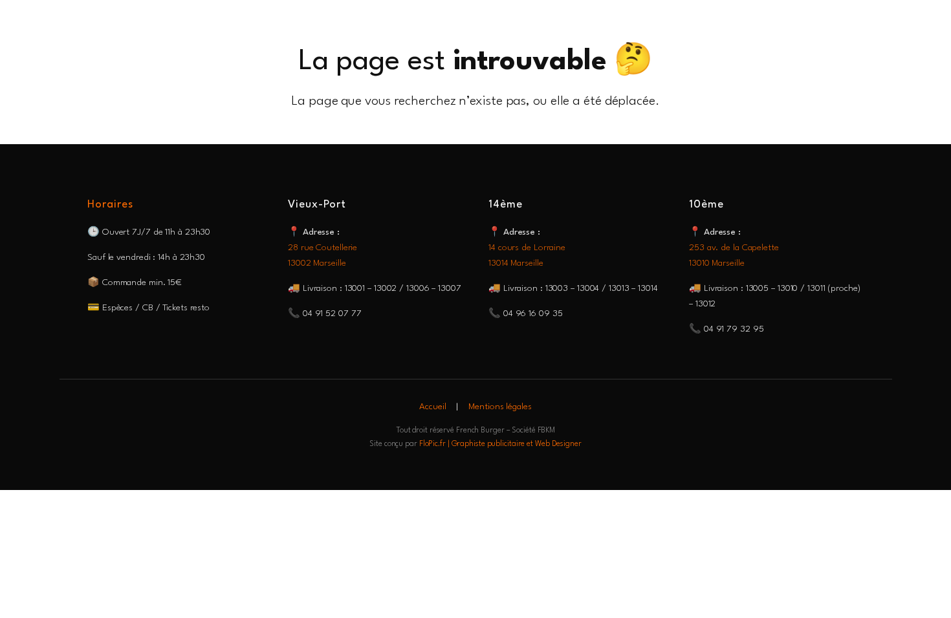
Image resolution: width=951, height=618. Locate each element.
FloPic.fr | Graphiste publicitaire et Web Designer (500, 444)
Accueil (432, 406)
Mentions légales (499, 406)
